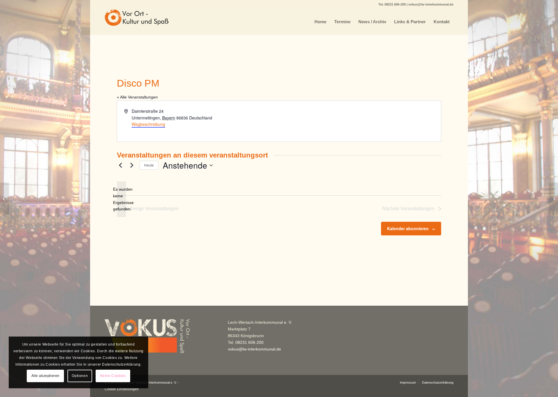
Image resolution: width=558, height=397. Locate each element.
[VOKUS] (137, 22)
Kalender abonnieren (408, 228)
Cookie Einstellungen (122, 389)
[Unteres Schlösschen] (4, 198)
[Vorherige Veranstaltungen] (120, 165)
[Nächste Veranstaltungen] (131, 165)
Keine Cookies (113, 376)
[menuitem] (320, 22)
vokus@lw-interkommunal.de (430, 4)
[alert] (121, 199)
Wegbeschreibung (148, 124)
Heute (149, 164)
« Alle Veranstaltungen (137, 97)
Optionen (80, 376)
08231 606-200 (395, 4)
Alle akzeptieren (45, 376)
